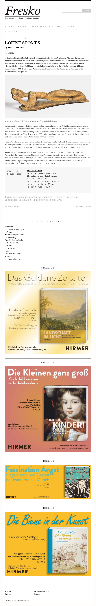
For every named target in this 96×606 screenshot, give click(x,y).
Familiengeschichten (12, 259)
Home (9, 26)
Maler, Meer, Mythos (12, 242)
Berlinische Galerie (26, 197)
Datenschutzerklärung (42, 591)
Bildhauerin (46, 197)
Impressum (38, 594)
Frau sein (8, 245)
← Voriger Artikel (12, 206)
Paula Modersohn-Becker (14, 240)
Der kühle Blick (11, 248)
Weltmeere (9, 226)
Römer (7, 256)
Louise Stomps (62, 197)
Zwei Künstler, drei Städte (14, 234)
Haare (7, 251)
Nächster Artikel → (83, 206)
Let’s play (8, 232)
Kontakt (11, 31)
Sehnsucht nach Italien (13, 253)
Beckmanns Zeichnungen (14, 229)
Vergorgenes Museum (45, 200)
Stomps (74, 197)
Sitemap (8, 594)
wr (60, 200)
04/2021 (10, 197)
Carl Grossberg (10, 237)
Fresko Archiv (42, 26)
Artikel (22, 26)
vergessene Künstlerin (18, 200)
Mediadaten (65, 26)
